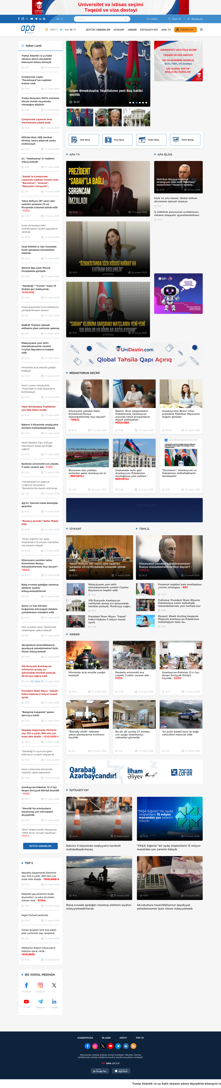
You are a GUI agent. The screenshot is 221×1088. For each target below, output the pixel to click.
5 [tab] (143, 102)
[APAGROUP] (110, 1063)
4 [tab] (140, 102)
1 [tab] (130, 102)
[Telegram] (36, 19)
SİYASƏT (119, 29)
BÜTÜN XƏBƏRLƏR (98, 29)
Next (146, 74)
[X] (27, 19)
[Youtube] (31, 19)
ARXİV (123, 1037)
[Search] (126, 19)
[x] (103, 1046)
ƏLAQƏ (106, 1037)
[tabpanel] (108, 74)
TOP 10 (140, 1037)
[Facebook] (19, 19)
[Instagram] (23, 19)
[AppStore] (121, 1071)
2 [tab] (133, 102)
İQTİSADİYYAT (149, 29)
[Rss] (44, 19)
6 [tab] (146, 102)
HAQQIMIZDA (85, 1037)
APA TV (166, 29)
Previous (71, 74)
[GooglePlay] (100, 1071)
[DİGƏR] (200, 30)
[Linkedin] (40, 19)
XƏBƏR (132, 29)
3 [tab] (136, 102)
